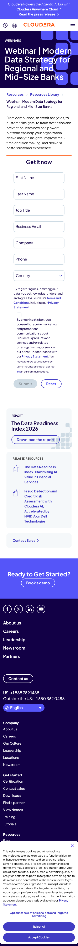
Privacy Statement (35, 356)
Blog (7, 840)
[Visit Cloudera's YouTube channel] (41, 609)
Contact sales (14, 788)
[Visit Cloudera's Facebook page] (7, 609)
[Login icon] (5, 25)
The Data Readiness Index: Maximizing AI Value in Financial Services (40, 474)
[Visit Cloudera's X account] (18, 609)
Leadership (14, 639)
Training (9, 817)
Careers (11, 631)
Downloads (12, 795)
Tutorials (9, 824)
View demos (13, 809)
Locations (11, 757)
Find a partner (14, 802)
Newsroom (14, 647)
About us (12, 622)
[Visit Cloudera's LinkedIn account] (30, 609)
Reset (51, 383)
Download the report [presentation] (35, 439)
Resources (15, 94)
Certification (13, 781)
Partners (11, 656)
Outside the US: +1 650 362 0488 (34, 698)
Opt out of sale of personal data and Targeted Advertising (39, 914)
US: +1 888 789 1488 (21, 692)
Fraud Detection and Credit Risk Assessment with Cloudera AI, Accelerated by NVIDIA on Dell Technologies (40, 506)
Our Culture (12, 743)
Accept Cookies (39, 937)
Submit (25, 383)
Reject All (39, 926)
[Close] (72, 845)
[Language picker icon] (14, 25)
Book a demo (38, 582)
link (19, 371)
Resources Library (44, 94)
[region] (39, 892)
